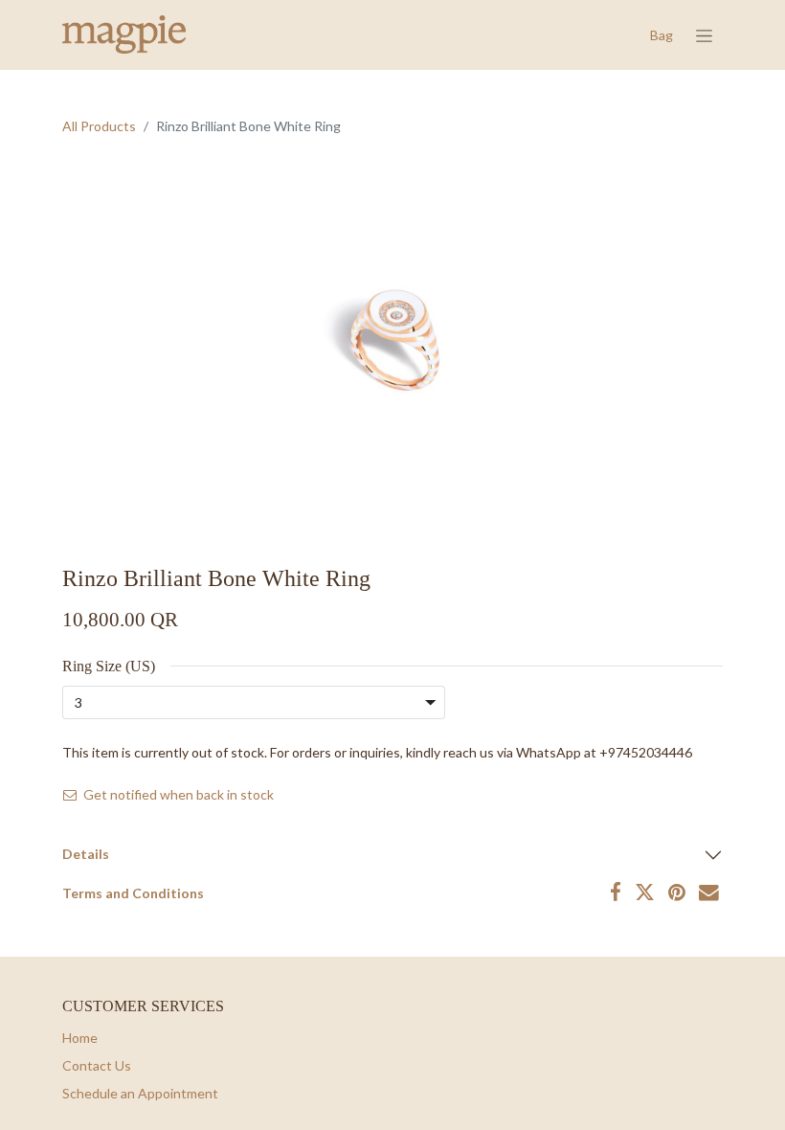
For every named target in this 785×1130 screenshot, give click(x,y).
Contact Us (96, 1065)
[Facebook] (615, 893)
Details (85, 854)
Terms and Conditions (133, 893)
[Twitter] (645, 893)
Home (80, 1037)
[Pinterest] (676, 893)
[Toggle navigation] (704, 35)
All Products (99, 126)
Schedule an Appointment (140, 1093)
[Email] (709, 893)
